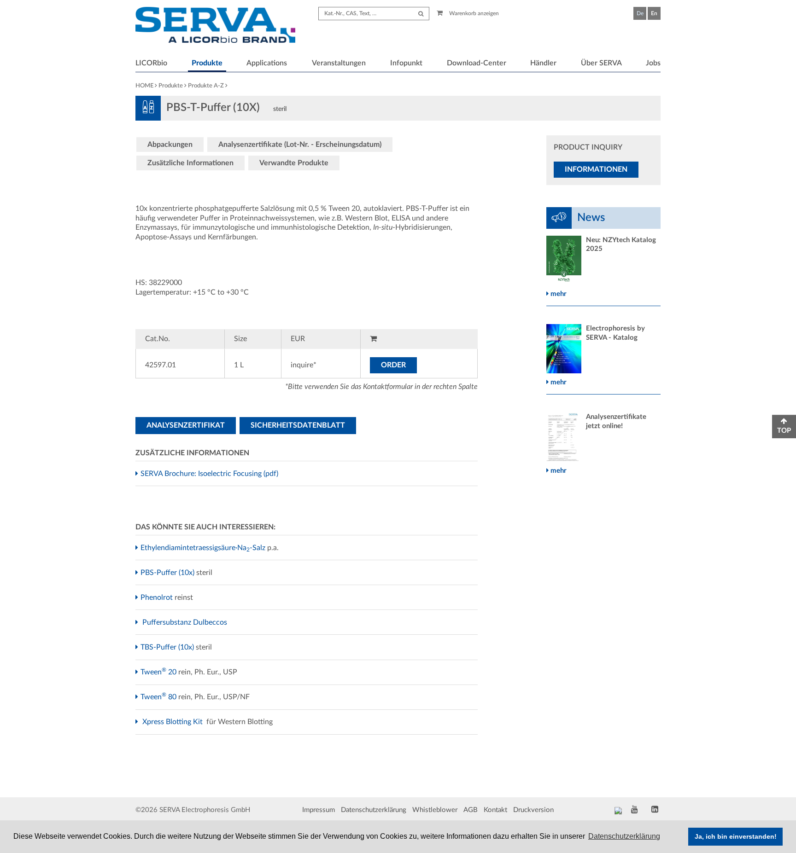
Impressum (318, 810)
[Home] (215, 26)
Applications (266, 63)
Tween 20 (159, 672)
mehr (558, 293)
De (640, 13)
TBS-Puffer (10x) (168, 647)
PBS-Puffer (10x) (168, 572)
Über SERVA (601, 63)
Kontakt (495, 810)
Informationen (596, 169)
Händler (543, 63)
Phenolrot (158, 597)
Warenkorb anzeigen (473, 13)
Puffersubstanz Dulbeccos (186, 622)
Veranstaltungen (339, 63)
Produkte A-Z (206, 86)
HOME (144, 86)
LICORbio (151, 63)
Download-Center (476, 63)
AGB (470, 810)
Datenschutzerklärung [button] (624, 836)
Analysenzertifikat (185, 425)
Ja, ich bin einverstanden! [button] (736, 836)
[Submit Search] (421, 13)
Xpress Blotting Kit (174, 721)
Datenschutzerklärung (373, 810)
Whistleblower (434, 810)
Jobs (653, 63)
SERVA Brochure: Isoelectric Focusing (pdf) (210, 473)
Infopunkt (406, 63)
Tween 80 (159, 697)
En (654, 13)
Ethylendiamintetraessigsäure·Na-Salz (204, 547)
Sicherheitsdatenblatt (298, 425)
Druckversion (533, 810)
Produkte (207, 63)
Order (393, 365)
